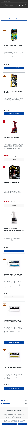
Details (14, 159)
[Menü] (2, 5)
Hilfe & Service (5, 403)
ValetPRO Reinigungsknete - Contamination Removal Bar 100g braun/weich (13, 321)
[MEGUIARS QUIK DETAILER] (14, 126)
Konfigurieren (22, 424)
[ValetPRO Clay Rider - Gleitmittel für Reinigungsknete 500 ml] (14, 218)
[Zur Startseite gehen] (11, 5)
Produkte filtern (15, 19)
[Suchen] (19, 5)
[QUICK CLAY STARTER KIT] (14, 172)
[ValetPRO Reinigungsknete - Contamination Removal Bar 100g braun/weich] (14, 309)
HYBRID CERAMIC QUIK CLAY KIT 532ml (13, 46)
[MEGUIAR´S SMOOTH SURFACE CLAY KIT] (14, 80)
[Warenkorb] (25, 5)
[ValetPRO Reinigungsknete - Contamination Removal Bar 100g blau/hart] (14, 263)
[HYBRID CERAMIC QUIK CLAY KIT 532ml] (14, 34)
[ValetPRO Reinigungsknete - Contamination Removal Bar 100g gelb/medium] (14, 355)
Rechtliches (4, 400)
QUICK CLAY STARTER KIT (11, 183)
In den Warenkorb (14, 68)
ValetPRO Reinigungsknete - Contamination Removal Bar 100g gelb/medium (13, 366)
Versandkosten (6, 416)
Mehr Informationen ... (19, 421)
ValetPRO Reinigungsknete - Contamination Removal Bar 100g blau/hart (13, 275)
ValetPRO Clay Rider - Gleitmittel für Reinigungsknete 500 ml (14, 229)
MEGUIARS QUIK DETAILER (11, 137)
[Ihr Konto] (22, 5)
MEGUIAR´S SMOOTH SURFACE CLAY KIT (13, 92)
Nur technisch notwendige (10, 424)
